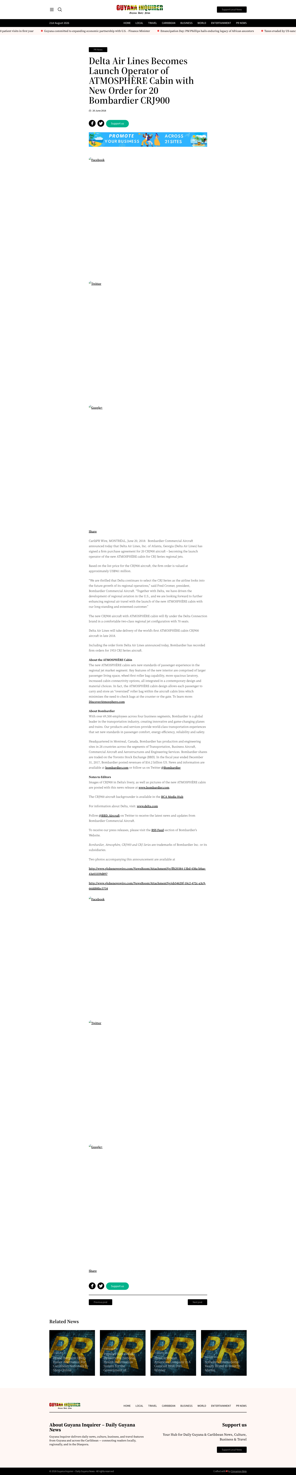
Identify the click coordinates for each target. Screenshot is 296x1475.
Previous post (100, 1302)
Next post (197, 1302)
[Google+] (148, 464)
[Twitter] (148, 340)
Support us (117, 123)
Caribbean (168, 23)
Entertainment (221, 23)
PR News (241, 23)
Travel (152, 23)
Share (93, 531)
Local (139, 23)
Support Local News (232, 9)
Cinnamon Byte (239, 1471)
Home (127, 23)
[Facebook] (148, 216)
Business (186, 23)
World (201, 23)
